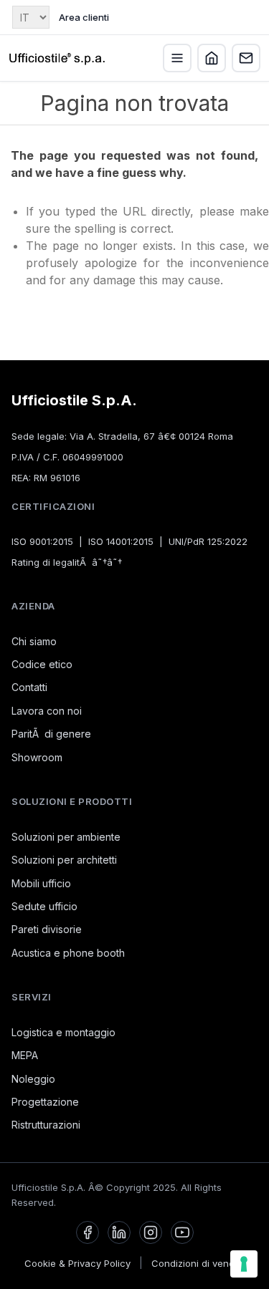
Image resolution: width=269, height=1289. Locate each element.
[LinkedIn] (119, 1232)
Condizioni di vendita (198, 1263)
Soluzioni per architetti (64, 860)
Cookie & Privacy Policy (77, 1263)
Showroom (36, 757)
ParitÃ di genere (51, 734)
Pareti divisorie (46, 929)
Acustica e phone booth (68, 953)
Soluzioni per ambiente (66, 837)
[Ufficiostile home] (57, 58)
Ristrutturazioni (45, 1125)
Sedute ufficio (44, 906)
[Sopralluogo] (211, 58)
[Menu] (177, 58)
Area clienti (84, 17)
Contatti (29, 687)
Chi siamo (34, 641)
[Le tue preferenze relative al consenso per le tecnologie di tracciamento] (244, 1264)
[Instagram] (150, 1232)
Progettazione (45, 1102)
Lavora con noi (46, 711)
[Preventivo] (246, 58)
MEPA (24, 1055)
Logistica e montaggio (63, 1032)
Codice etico (41, 664)
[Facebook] (87, 1232)
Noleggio (33, 1079)
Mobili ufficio (41, 883)
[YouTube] (182, 1232)
